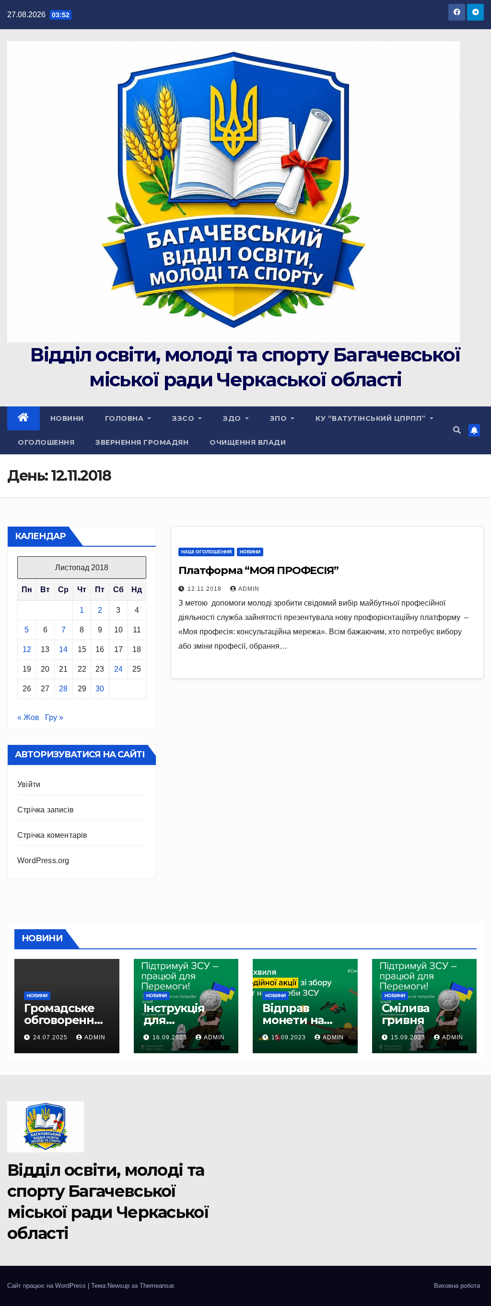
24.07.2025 (51, 1037)
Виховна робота (457, 1285)
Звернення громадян (141, 442)
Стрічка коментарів (52, 835)
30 (99, 689)
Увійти (28, 784)
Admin (248, 588)
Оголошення (46, 442)
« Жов (28, 717)
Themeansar (157, 1285)
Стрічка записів (45, 810)
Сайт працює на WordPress (47, 1285)
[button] (457, 430)
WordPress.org (43, 860)
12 (27, 649)
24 (118, 669)
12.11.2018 (205, 588)
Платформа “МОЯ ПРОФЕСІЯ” (258, 570)
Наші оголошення (206, 551)
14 (63, 649)
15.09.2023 (289, 1037)
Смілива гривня (406, 1014)
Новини (67, 418)
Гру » (54, 717)
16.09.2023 (170, 1037)
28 (63, 689)
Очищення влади (248, 442)
